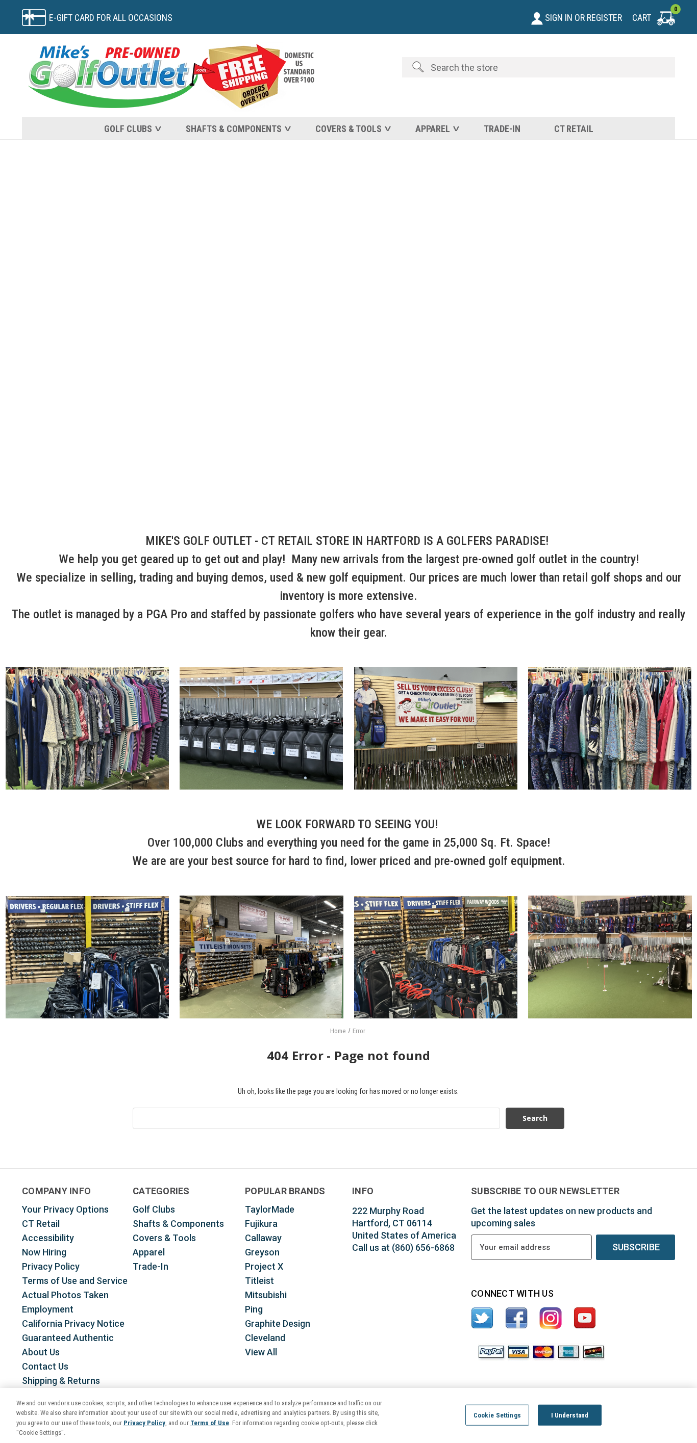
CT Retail (573, 129)
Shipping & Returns (61, 1380)
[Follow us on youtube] (585, 1318)
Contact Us (45, 1366)
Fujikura (261, 1223)
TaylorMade (269, 1209)
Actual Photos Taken (65, 1295)
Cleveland (265, 1337)
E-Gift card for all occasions (110, 17)
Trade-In (502, 129)
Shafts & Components (234, 129)
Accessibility (48, 1237)
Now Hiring (44, 1252)
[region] (348, 1415)
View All (261, 1352)
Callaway (263, 1237)
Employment (47, 1309)
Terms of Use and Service (75, 1280)
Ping (254, 1309)
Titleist (259, 1280)
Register (604, 17)
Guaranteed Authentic (68, 1337)
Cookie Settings (497, 1415)
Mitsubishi (266, 1295)
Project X (264, 1266)
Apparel (432, 129)
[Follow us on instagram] (550, 1318)
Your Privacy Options (65, 1209)
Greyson (262, 1252)
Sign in (557, 17)
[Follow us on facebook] (516, 1318)
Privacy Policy (51, 1266)
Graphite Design (277, 1323)
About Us (41, 1352)
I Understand (570, 1415)
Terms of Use (209, 1423)
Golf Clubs (128, 129)
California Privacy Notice (73, 1323)
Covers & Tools (348, 129)
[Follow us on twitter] (482, 1318)
